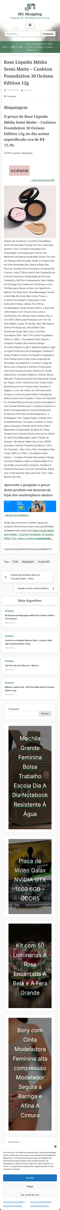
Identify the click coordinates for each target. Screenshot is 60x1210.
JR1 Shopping (30, 13)
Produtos (11, 96)
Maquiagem (28, 561)
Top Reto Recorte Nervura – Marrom (22, 665)
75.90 (15, 561)
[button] (55, 1146)
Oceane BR (43, 561)
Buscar (45, 713)
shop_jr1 (28, 90)
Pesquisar (13, 709)
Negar (30, 1186)
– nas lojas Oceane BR (42, 180)
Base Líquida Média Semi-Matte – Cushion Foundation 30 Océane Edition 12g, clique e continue (29, 534)
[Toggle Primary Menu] (30, 25)
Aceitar (30, 1177)
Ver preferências (30, 1194)
